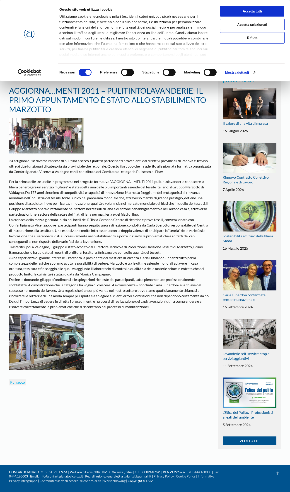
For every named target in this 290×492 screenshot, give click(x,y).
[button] (277, 473)
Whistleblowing (114, 481)
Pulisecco (17, 382)
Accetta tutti (252, 11)
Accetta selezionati (252, 25)
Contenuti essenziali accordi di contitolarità (71, 481)
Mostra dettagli (237, 72)
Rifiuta (252, 38)
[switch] (127, 72)
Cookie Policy (186, 476)
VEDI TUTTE (249, 440)
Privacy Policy (164, 476)
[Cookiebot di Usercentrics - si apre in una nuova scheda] (29, 72)
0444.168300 (202, 472)
